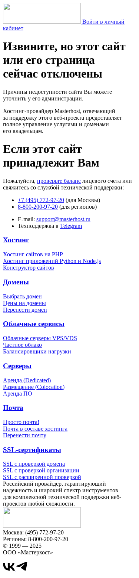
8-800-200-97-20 (38, 207)
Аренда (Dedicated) (27, 380)
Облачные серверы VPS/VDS (40, 338)
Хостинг (16, 240)
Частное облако (22, 345)
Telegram (71, 226)
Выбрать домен (22, 296)
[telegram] (21, 568)
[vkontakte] (9, 568)
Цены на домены (24, 303)
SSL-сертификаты (32, 450)
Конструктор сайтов (28, 267)
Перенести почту (24, 435)
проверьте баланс (59, 181)
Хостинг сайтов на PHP (33, 254)
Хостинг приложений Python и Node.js (52, 261)
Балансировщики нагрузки (37, 351)
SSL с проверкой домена (34, 464)
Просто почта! (21, 422)
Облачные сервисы (33, 324)
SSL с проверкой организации (41, 470)
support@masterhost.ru (63, 219)
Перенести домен (25, 310)
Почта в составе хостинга (35, 428)
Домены (16, 282)
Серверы (17, 366)
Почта (13, 407)
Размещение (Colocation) (33, 387)
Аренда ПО (17, 393)
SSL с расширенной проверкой (42, 477)
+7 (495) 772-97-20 (41, 200)
